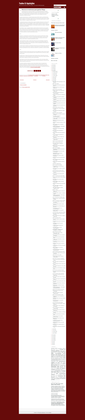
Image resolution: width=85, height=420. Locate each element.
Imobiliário (59, 359)
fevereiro (54, 331)
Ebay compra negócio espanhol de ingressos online (58, 186)
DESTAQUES (53, 354)
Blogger (50, 412)
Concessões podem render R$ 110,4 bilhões (59, 212)
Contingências (62, 351)
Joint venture (62, 362)
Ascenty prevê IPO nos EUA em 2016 (58, 170)
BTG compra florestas (58, 32)
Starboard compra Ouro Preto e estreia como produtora (60, 38)
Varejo (52, 378)
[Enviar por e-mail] (34, 71)
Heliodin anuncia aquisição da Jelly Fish (58, 289)
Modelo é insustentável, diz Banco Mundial (59, 200)
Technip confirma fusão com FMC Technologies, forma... (57, 233)
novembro (54, 72)
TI (58, 374)
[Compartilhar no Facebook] (64, 7)
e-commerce (59, 355)
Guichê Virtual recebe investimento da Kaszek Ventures (58, 93)
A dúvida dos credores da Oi (57, 163)
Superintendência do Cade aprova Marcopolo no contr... (57, 153)
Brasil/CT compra (55, 189)
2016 (53, 70)
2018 (53, 67)
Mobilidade (62, 365)
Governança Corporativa (54, 358)
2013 (53, 337)
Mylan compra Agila (54, 60)
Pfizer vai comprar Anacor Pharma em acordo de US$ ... (58, 308)
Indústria (63, 359)
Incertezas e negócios (54, 30)
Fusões (61, 357)
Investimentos (62, 361)
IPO (56, 362)
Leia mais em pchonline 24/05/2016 (35, 67)
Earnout (64, 355)
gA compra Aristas (58, 42)
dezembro (54, 71)
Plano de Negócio (61, 368)
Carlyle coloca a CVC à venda (57, 254)
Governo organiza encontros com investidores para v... (57, 208)
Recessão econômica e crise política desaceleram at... (58, 300)
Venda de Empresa (60, 378)
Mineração (58, 365)
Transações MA (61, 376)
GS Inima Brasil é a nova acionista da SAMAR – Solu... (58, 166)
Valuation (61, 377)
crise (64, 352)
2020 (53, 65)
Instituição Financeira (61, 360)
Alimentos (53, 348)
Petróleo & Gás (53, 368)
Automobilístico (60, 348)
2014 (53, 336)
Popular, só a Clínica (58, 53)
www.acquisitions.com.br (60, 402)
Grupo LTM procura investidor (57, 231)
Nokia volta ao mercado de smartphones (58, 258)
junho (53, 79)
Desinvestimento (58, 353)
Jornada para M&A (56, 363)
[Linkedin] (65, 7)
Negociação (61, 366)
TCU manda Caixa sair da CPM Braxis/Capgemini (57, 227)
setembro (54, 75)
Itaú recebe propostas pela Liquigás (58, 302)
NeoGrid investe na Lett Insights (57, 89)
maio (53, 80)
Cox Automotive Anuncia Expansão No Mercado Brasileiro (58, 249)
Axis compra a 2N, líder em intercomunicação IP (57, 116)
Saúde (55, 371)
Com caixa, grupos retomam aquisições (58, 273)
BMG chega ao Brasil (56, 83)
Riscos (64, 370)
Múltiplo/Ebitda (53, 366)
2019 (53, 66)
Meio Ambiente (55, 364)
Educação (58, 356)
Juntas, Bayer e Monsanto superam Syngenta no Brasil (58, 188)
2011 (53, 340)
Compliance (56, 349)
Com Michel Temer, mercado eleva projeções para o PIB (58, 320)
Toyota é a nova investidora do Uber (58, 140)
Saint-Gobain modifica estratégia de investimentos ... (58, 144)
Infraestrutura (53, 360)
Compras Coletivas (62, 350)
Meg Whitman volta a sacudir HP (57, 112)
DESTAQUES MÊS (60, 354)
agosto (54, 76)
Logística (63, 363)
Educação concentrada (54, 58)
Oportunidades (53, 367)
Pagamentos (61, 367)
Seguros (60, 371)
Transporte (56, 377)
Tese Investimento (60, 373)
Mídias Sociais (53, 365)
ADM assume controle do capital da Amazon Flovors (58, 293)
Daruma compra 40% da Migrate (57, 164)
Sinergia (63, 371)
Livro (60, 363)
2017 (53, 69)
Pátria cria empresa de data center (58, 142)
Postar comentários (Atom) (26, 87)
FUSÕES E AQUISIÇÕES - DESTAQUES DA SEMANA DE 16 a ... (59, 195)
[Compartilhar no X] (36, 71)
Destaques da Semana (55, 15)
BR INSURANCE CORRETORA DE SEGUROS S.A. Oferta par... (58, 229)
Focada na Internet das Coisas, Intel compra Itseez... (58, 139)
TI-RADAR (63, 374)
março (54, 330)
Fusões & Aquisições (26, 3)
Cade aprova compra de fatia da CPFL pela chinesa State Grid (60, 25)
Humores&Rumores (54, 359)
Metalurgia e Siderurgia (62, 364)
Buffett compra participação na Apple (58, 294)
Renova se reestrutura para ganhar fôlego (33, 9)
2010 (53, 341)
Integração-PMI (53, 361)
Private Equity (57, 369)
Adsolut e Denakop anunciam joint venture (59, 251)
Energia (64, 356)
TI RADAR (53, 16)
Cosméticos (59, 352)
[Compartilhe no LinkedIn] (40, 71)
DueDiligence (53, 355)
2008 (53, 344)
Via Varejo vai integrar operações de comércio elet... (58, 225)
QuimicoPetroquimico (58, 370)
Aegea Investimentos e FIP (57, 217)
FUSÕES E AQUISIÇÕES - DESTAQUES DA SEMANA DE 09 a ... (59, 287)
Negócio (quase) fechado (56, 147)
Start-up (54, 372)
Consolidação (55, 351)
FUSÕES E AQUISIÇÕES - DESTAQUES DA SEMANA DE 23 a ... (59, 126)
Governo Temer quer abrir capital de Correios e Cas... (58, 316)
